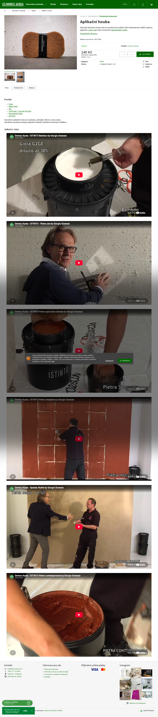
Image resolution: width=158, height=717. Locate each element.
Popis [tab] (7, 88)
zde (53, 361)
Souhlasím (126, 361)
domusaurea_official (14, 676)
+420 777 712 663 (13, 671)
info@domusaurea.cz (14, 669)
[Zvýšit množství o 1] (132, 54)
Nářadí (102, 61)
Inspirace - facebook (14, 674)
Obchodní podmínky (51, 669)
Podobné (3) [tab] (18, 88)
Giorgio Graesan (133, 46)
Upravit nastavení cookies (53, 710)
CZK (125, 4)
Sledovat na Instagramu (137, 703)
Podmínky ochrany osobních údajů (56, 672)
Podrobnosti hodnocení (108, 16)
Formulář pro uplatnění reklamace (56, 674)
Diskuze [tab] (31, 88)
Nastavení (109, 361)
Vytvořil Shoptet (148, 710)
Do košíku (146, 54)
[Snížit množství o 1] (122, 54)
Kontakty (47, 677)
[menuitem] (36, 4)
